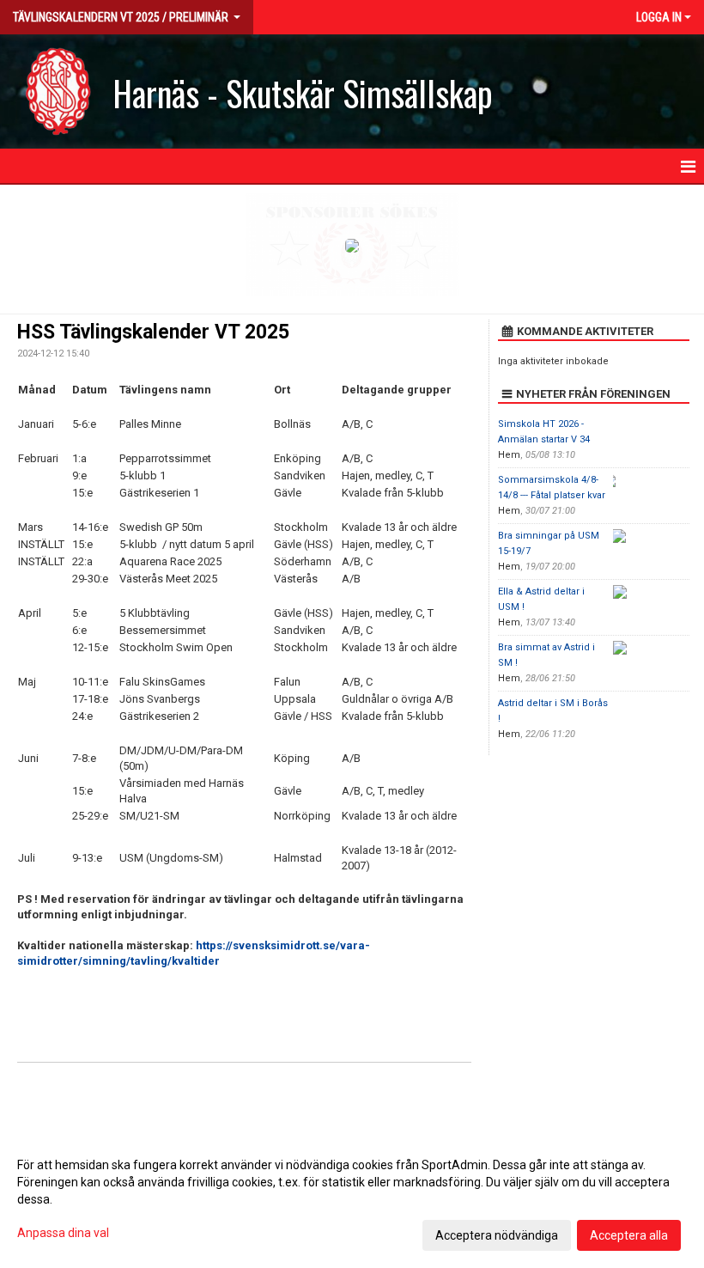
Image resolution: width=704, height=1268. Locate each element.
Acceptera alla (629, 1235)
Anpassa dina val (63, 1233)
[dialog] (352, 1199)
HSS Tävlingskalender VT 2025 (153, 332)
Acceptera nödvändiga (496, 1235)
